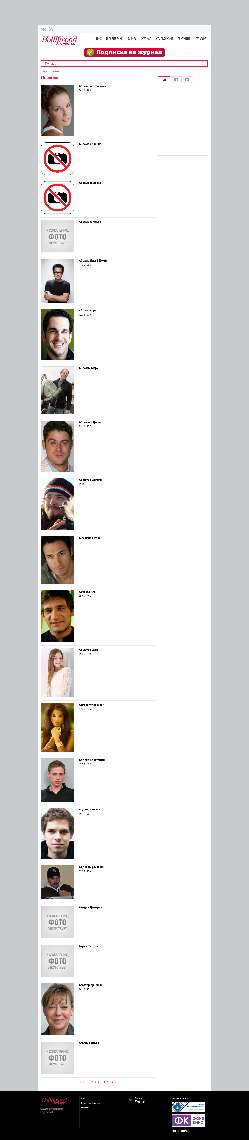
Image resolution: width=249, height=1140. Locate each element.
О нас (83, 1098)
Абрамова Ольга (90, 221)
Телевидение (114, 39)
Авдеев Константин (92, 760)
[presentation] (164, 80)
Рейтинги (184, 39)
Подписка (85, 1108)
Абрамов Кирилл (90, 144)
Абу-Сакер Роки (89, 538)
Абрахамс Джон (90, 422)
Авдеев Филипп (89, 809)
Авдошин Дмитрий (91, 867)
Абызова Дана (88, 649)
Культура (200, 39)
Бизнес (131, 39)
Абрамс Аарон (88, 310)
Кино (98, 39)
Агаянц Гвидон (89, 1042)
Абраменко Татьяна (92, 86)
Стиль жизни (164, 39)
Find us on (141, 1100)
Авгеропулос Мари (91, 704)
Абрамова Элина (90, 182)
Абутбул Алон (88, 591)
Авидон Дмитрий (90, 907)
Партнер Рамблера (181, 1131)
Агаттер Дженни (90, 985)
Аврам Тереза (88, 946)
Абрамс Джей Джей (93, 260)
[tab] (164, 79)
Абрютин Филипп (90, 479)
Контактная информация (90, 1103)
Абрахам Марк (88, 368)
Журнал (146, 39)
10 (111, 1081)
